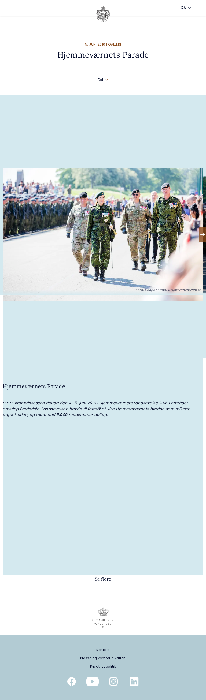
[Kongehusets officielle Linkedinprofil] (134, 682)
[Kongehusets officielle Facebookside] (71, 682)
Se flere (103, 579)
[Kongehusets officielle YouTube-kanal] (92, 682)
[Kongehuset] (103, 14)
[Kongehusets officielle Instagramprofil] (113, 682)
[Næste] (202, 234)
